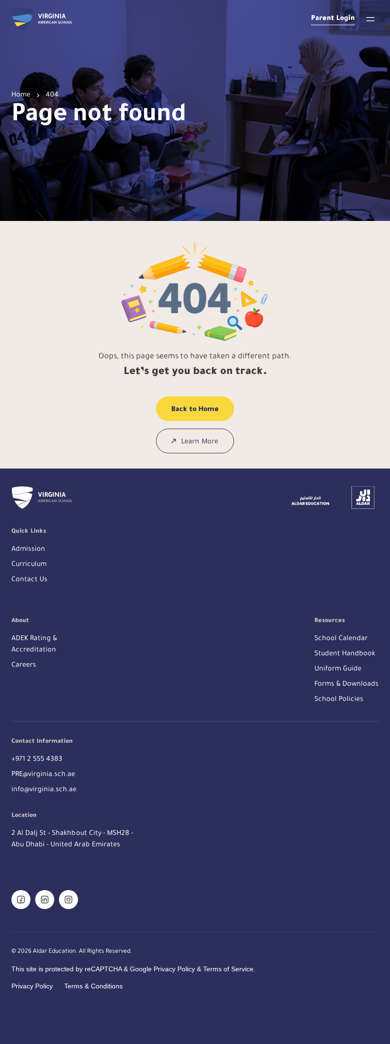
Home (20, 95)
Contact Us (29, 580)
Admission (28, 550)
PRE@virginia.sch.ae (43, 775)
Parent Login (333, 19)
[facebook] (20, 899)
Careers (23, 666)
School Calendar (341, 639)
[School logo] (42, 19)
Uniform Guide (337, 669)
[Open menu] (370, 19)
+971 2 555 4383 (36, 760)
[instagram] (68, 899)
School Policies (338, 700)
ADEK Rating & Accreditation (34, 644)
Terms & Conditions (93, 986)
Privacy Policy (32, 986)
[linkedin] (44, 899)
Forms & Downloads (346, 685)
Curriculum (29, 565)
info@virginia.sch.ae (44, 790)
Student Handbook (344, 654)
